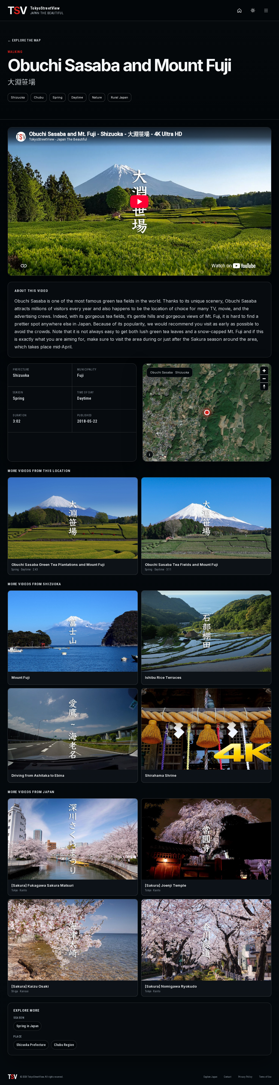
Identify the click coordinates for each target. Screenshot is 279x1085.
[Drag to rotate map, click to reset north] (264, 386)
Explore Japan (210, 1076)
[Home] (239, 10)
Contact (227, 1076)
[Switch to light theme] (252, 10)
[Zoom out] (264, 378)
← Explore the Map (24, 40)
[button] (207, 412)
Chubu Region (64, 1045)
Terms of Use (265, 1076)
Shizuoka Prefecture (31, 1045)
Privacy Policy (245, 1076)
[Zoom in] (264, 371)
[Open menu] (266, 10)
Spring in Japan (27, 1026)
